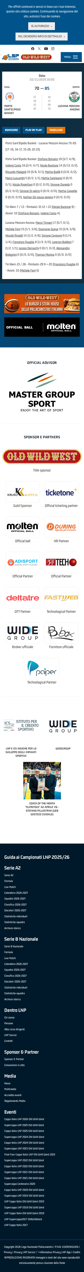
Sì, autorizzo (40, 26)
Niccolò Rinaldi (14, 235)
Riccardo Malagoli (15, 172)
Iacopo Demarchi (29, 248)
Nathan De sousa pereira (38, 197)
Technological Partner (61, 612)
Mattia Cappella (67, 191)
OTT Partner (23, 612)
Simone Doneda (60, 184)
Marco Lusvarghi (15, 178)
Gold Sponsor (22, 506)
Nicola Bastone (49, 165)
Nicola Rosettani (22, 184)
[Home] (27, 57)
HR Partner (61, 541)
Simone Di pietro (30, 191)
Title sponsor (42, 470)
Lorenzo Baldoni (62, 242)
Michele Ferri (12, 229)
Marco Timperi (44, 222)
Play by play (33, 130)
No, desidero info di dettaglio (40, 36)
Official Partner (22, 576)
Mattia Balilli (52, 172)
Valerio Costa (13, 165)
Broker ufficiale (22, 647)
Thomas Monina (44, 254)
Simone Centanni (52, 235)
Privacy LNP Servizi (24, 1252)
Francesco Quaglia (23, 242)
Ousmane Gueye (48, 229)
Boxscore (11, 130)
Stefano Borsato (48, 159)
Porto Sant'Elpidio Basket (12, 109)
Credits (76, 1252)
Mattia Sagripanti (51, 178)
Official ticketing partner (61, 506)
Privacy (8, 1252)
